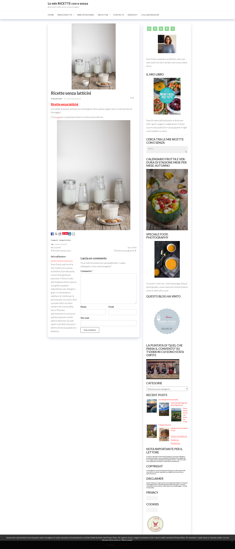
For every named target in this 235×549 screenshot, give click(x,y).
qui (58, 117)
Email (111, 306)
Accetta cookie (94, 545)
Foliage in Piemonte (165, 425)
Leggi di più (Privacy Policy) (137, 545)
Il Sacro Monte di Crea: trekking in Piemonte (185, 415)
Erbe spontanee (85, 15)
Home (51, 15)
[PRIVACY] (152, 497)
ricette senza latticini (61, 244)
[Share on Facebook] (52, 233)
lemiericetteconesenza (74, 99)
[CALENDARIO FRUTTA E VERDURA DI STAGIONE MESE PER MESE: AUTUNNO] (167, 199)
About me (103, 15)
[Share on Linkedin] (69, 233)
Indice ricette (65, 15)
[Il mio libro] (167, 96)
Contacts (118, 15)
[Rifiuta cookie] (232, 542)
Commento (87, 271)
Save (66, 233)
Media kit (132, 15)
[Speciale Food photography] (167, 259)
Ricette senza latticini (64, 104)
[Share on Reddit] (59, 233)
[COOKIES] (152, 509)
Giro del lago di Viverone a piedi (168, 400)
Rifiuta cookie (113, 545)
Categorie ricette (65, 240)
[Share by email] (73, 233)
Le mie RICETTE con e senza (68, 3)
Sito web (85, 318)
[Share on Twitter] (56, 233)
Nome (83, 306)
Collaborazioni (150, 15)
